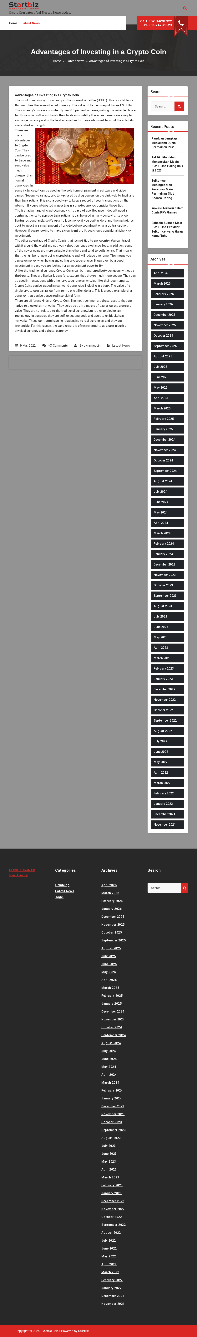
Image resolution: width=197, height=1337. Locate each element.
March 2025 (162, 408)
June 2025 (161, 377)
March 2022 (162, 783)
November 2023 (165, 575)
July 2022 (160, 741)
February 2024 (164, 543)
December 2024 (164, 439)
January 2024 (163, 554)
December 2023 (164, 564)
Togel (59, 897)
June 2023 (161, 627)
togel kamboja (18, 875)
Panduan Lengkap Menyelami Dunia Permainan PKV (164, 143)
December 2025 (164, 315)
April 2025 (161, 398)
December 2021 (164, 814)
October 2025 (163, 335)
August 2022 (163, 731)
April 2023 (161, 648)
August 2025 (163, 356)
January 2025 (163, 429)
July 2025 (160, 367)
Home (57, 61)
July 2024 (160, 491)
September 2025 (165, 346)
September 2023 (165, 595)
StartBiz (83, 1331)
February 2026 (164, 294)
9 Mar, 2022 (28, 345)
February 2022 (164, 793)
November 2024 (165, 450)
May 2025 (160, 387)
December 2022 (164, 689)
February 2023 (164, 668)
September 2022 (165, 720)
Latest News (75, 61)
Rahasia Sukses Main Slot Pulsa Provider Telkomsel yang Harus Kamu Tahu (167, 229)
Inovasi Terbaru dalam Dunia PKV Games (167, 210)
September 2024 (165, 471)
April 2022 (161, 772)
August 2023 (163, 606)
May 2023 (160, 637)
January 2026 (163, 304)
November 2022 (165, 700)
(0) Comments (58, 345)
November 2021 (165, 824)
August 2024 (163, 481)
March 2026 (162, 283)
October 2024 (163, 460)
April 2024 (161, 523)
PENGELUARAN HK (22, 870)
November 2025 (165, 325)
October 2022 (163, 710)
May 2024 (160, 512)
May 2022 (160, 762)
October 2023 (163, 585)
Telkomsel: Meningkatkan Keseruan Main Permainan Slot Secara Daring (162, 189)
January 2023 (163, 679)
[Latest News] (30, 23)
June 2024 (161, 502)
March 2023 (162, 658)
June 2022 (161, 752)
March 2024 (162, 533)
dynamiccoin (92, 345)
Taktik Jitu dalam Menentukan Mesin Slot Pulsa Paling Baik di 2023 (167, 163)
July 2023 (160, 616)
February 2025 (164, 419)
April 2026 (161, 273)
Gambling (62, 885)
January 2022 (163, 804)
